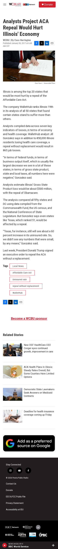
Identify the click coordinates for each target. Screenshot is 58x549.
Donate (48, 4)
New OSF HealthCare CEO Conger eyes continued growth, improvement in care (38, 348)
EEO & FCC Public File (15, 497)
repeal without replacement (26, 286)
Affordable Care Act (22, 272)
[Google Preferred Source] (29, 443)
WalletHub (18, 293)
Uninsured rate (20, 279)
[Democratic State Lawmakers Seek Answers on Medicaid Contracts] (12, 394)
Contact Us (11, 484)
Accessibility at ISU (14, 509)
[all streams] (54, 545)
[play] (4, 545)
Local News (18, 266)
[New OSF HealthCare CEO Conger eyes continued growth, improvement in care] (12, 349)
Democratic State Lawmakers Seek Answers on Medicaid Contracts (39, 392)
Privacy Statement (14, 503)
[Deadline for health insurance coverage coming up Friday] (12, 416)
